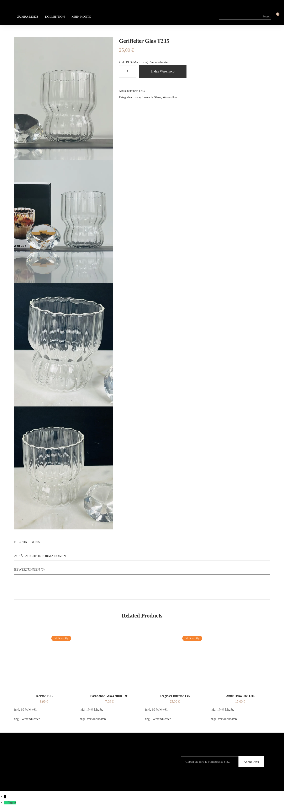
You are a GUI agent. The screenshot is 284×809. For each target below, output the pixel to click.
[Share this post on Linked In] (134, 111)
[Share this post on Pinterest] (141, 111)
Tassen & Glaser (151, 97)
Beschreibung (27, 542)
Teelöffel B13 (44, 696)
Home (137, 97)
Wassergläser (170, 97)
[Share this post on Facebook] (120, 111)
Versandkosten (159, 62)
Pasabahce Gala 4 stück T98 (109, 696)
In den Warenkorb (162, 71)
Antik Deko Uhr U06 (240, 696)
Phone (11, 802)
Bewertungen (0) (29, 569)
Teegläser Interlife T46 (175, 696)
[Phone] (5, 802)
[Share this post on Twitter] (127, 111)
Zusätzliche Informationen (40, 556)
